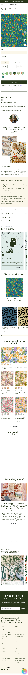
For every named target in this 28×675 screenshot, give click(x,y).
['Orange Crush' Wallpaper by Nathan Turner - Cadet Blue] (3, 77)
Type (2, 49)
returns (19, 110)
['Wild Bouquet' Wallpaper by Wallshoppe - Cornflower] (21, 388)
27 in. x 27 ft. (19, 66)
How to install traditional (20, 660)
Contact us (17, 653)
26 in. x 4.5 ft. (13, 62)
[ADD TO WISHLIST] (25, 40)
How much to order (6, 658)
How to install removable (20, 658)
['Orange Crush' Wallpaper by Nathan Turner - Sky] (22, 73)
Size (2, 60)
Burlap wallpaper (5, 636)
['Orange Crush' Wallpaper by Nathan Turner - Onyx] (15, 73)
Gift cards (4, 660)
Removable (4, 52)
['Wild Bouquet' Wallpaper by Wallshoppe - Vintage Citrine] (21, 378)
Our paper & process (19, 636)
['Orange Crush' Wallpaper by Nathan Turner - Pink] (11, 73)
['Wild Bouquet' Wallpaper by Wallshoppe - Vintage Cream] (5, 364)
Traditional (4, 56)
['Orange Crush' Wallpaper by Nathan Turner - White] (3, 73)
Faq (15, 651)
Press (16, 638)
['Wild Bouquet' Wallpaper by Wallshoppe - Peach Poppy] (8, 388)
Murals (3, 638)
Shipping (3, 651)
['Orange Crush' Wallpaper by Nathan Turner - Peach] (19, 73)
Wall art (3, 641)
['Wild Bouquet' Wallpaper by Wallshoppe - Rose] (18, 388)
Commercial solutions (19, 634)
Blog (15, 641)
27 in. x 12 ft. (12, 66)
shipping (14, 110)
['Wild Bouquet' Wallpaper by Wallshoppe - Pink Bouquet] (8, 364)
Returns (3, 653)
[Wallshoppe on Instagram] (2, 670)
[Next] (24, 541)
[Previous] (4, 541)
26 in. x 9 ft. (21, 62)
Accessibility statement (19, 662)
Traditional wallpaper (6, 629)
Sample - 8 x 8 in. (5, 62)
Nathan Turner (14, 196)
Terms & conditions (19, 656)
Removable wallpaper (6, 632)
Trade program (18, 632)
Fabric (3, 643)
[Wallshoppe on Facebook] (4, 670)
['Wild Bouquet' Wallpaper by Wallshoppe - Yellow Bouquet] (14, 355)
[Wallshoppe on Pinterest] (9, 670)
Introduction (17, 629)
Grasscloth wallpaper (6, 634)
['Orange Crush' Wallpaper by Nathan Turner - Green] (7, 73)
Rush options (4, 656)
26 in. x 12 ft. (4, 66)
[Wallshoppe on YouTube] (7, 670)
